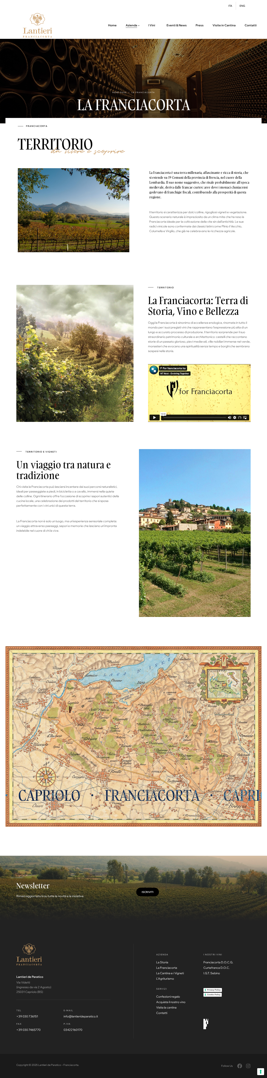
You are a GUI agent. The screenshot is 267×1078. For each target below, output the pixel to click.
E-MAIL (68, 1010)
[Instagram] (248, 1065)
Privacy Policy (214, 990)
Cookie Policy (213, 994)
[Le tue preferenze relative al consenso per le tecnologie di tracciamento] (260, 1071)
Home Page (119, 92)
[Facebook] (239, 1065)
